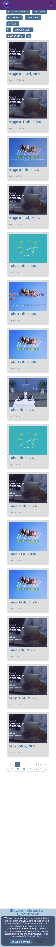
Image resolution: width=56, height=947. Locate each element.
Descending (15, 35)
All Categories (17, 11)
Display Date (23, 29)
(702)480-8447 (30, 914)
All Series (32, 17)
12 (30, 769)
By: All (12, 23)
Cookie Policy (33, 936)
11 (24, 769)
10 (18, 769)
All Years (14, 17)
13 (35, 769)
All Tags (38, 11)
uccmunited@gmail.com (30, 910)
